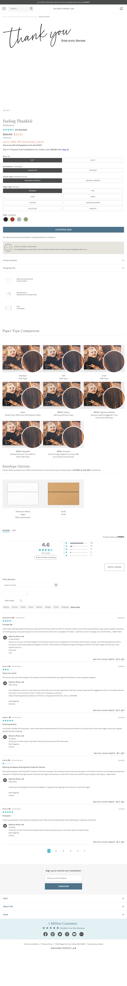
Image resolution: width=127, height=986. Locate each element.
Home (5, 17)
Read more (117, 632)
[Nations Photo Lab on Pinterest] (53, 934)
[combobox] (21, 8)
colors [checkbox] (23, 607)
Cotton (32, 203)
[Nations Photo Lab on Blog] (81, 934)
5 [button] (78, 851)
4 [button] (70, 851)
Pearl (93, 197)
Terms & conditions (31, 944)
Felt (93, 191)
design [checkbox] (47, 607)
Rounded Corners (32, 180)
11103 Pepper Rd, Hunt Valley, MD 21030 (70, 944)
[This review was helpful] (117, 659)
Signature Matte (93, 203)
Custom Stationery (30, 17)
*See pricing (7, 137)
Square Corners (93, 180)
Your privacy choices (95, 944)
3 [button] (63, 851)
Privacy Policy (47, 944)
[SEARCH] (21, 8)
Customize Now (63, 229)
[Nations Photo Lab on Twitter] (60, 934)
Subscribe (63, 886)
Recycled (32, 209)
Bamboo (32, 191)
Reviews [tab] (6, 530)
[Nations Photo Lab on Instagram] (67, 934)
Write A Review (114, 567)
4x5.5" (93, 160)
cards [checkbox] (31, 607)
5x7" (32, 160)
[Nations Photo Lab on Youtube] (74, 934)
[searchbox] (28, 585)
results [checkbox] (39, 607)
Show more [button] (75, 607)
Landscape (32, 170)
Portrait (93, 170)
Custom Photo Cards (16, 17)
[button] (78, 543)
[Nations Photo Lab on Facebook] (45, 934)
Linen (32, 197)
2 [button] (56, 851)
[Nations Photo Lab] (63, 8)
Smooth (93, 209)
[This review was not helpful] (122, 659)
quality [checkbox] (6, 607)
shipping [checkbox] (65, 607)
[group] (9, 113)
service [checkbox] (15, 607)
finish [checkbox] (56, 607)
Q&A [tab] (14, 530)
